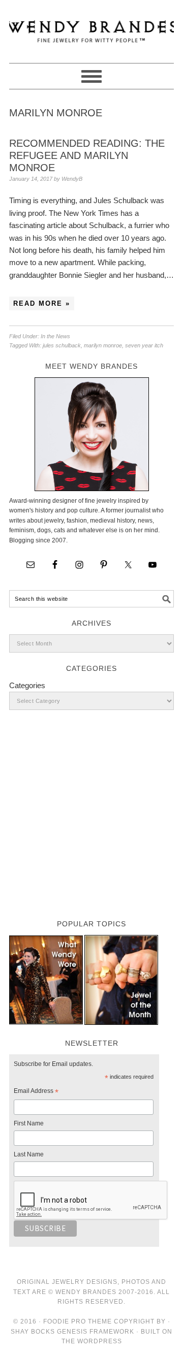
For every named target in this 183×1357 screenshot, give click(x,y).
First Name (29, 1123)
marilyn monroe (103, 345)
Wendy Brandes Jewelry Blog (91, 27)
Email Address (36, 1092)
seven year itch (144, 345)
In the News (55, 336)
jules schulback (62, 345)
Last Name (29, 1154)
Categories (27, 685)
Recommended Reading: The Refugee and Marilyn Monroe (87, 155)
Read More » (41, 303)
